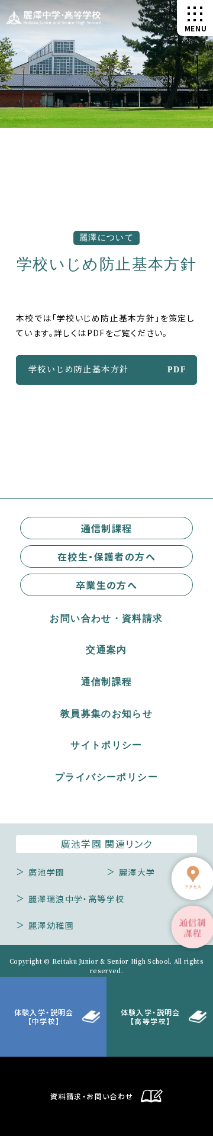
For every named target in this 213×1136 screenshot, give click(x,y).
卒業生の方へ (106, 585)
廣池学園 (46, 872)
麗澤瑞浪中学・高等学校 (76, 899)
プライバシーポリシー (106, 777)
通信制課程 (107, 528)
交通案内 (106, 650)
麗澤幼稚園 (51, 925)
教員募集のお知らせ (106, 714)
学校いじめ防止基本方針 (78, 369)
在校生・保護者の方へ (106, 556)
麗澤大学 (137, 872)
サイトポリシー (106, 745)
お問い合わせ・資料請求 (106, 618)
